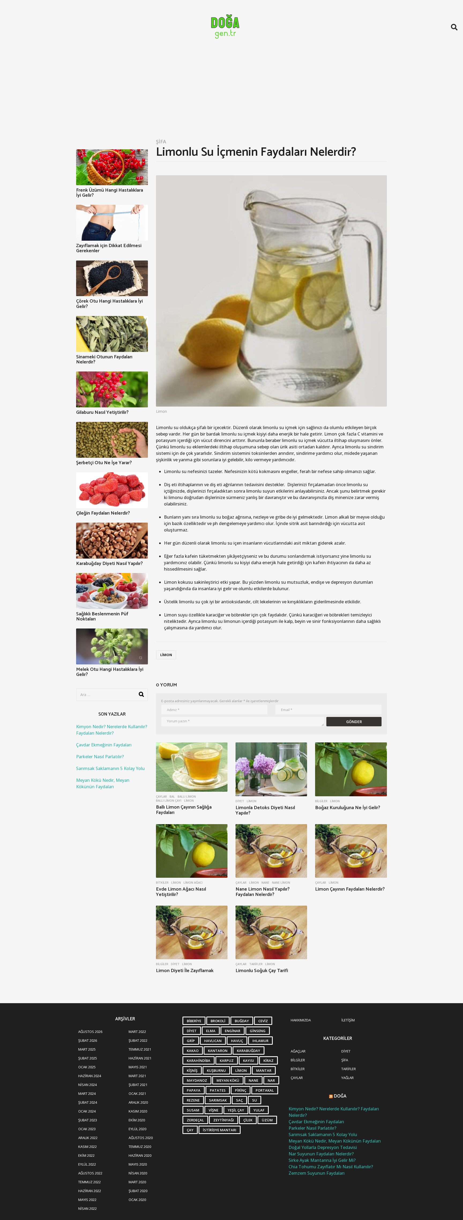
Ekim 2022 (86, 1155)
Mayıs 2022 (87, 1199)
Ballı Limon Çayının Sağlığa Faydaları (184, 810)
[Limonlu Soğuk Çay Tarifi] (271, 932)
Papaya (193, 1090)
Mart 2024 (87, 1093)
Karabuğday (248, 1050)
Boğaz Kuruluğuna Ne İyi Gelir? (347, 808)
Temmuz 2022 (89, 1182)
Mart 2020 (137, 1182)
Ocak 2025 (87, 1067)
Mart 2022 (137, 1031)
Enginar (232, 1030)
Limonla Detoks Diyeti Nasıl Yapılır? (265, 810)
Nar (271, 1080)
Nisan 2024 (87, 1084)
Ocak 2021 (137, 1093)
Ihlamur (260, 1040)
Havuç (237, 1040)
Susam (193, 1110)
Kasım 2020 (138, 1111)
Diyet (240, 801)
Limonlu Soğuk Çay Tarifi (262, 971)
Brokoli (218, 1020)
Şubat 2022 (138, 1040)
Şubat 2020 (138, 1190)
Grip (191, 1040)
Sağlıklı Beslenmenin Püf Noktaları (102, 616)
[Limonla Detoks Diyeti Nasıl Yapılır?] (271, 769)
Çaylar (161, 796)
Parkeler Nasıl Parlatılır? (100, 757)
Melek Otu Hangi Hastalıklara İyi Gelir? (109, 672)
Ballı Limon (187, 796)
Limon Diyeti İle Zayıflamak (185, 971)
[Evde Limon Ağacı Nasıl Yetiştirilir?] (191, 851)
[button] (454, 27)
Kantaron (217, 1050)
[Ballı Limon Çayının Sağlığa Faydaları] (191, 767)
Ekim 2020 (137, 1120)
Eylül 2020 (137, 1128)
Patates (218, 1090)
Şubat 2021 (138, 1084)
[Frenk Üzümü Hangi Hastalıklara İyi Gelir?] (112, 167)
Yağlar (347, 1077)
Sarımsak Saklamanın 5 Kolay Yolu (110, 768)
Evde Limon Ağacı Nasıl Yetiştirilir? (181, 892)
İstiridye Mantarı (219, 1130)
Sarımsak (218, 1100)
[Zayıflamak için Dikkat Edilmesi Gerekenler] (112, 223)
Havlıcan (213, 1040)
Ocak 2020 (137, 1199)
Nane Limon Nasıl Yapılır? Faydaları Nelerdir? (263, 892)
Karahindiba (198, 1060)
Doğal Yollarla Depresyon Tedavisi (323, 1147)
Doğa (340, 1096)
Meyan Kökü (227, 1080)
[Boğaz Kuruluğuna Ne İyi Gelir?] (351, 769)
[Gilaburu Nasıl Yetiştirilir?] (112, 389)
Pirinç (240, 1090)
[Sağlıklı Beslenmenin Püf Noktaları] (112, 591)
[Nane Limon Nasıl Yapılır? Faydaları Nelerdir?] (271, 851)
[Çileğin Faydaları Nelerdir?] (112, 490)
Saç (239, 1100)
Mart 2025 (87, 1049)
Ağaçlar (298, 1051)
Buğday (242, 1020)
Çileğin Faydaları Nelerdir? (103, 513)
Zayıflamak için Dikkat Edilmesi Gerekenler (108, 248)
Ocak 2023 (87, 1128)
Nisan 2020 (138, 1173)
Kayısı (248, 1060)
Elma (210, 1030)
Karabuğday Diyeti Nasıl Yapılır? (109, 564)
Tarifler (256, 964)
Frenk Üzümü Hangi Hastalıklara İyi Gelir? (109, 192)
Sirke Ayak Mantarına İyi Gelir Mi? (322, 1160)
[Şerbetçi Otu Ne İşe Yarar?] (112, 440)
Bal (172, 796)
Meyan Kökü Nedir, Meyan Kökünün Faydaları (335, 1141)
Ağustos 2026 (90, 1031)
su (254, 1100)
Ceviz (263, 1020)
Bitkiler (162, 882)
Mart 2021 (137, 1075)
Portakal (265, 1090)
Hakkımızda (301, 1020)
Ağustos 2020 (141, 1137)
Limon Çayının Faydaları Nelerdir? (350, 889)
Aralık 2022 (88, 1137)
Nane (265, 882)
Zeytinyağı (223, 1120)
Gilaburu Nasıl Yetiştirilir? (102, 412)
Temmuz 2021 (140, 1049)
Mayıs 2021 (138, 1067)
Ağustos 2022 (90, 1173)
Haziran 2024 (89, 1075)
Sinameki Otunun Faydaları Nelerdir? (104, 359)
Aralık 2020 (138, 1102)
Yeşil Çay (236, 1110)
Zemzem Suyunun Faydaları (317, 1173)
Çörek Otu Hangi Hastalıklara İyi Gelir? (109, 303)
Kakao (193, 1050)
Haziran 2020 (140, 1155)
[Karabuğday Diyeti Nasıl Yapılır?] (112, 541)
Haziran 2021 (140, 1058)
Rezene (193, 1100)
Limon (166, 654)
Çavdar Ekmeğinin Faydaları (104, 745)
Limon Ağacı (193, 882)
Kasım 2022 (87, 1146)
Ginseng (258, 1030)
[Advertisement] (231, 94)
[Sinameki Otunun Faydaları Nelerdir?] (112, 334)
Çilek (247, 1120)
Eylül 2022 (87, 1164)
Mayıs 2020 (138, 1164)
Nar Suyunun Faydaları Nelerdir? (321, 1154)
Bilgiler (321, 801)
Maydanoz (197, 1080)
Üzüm (267, 1120)
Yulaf (258, 1110)
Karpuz (227, 1060)
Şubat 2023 (87, 1120)
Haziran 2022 (89, 1190)
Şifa (161, 141)
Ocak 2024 (87, 1111)
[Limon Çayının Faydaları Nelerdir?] (351, 851)
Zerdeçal (195, 1120)
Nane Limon (281, 882)
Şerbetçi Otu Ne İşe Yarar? (104, 463)
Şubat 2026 (87, 1040)
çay (190, 1130)
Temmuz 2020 (140, 1146)
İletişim (348, 1020)
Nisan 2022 (87, 1208)
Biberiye (194, 1020)
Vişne (213, 1110)
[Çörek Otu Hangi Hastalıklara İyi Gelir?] (112, 278)
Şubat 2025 (87, 1058)
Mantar (263, 1070)
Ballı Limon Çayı (168, 800)
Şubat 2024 (87, 1102)
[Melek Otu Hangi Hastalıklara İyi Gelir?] (112, 646)
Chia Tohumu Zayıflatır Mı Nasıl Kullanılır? (331, 1167)
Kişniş (192, 1070)
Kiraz (268, 1060)
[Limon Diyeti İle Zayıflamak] (191, 932)
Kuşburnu (216, 1070)
